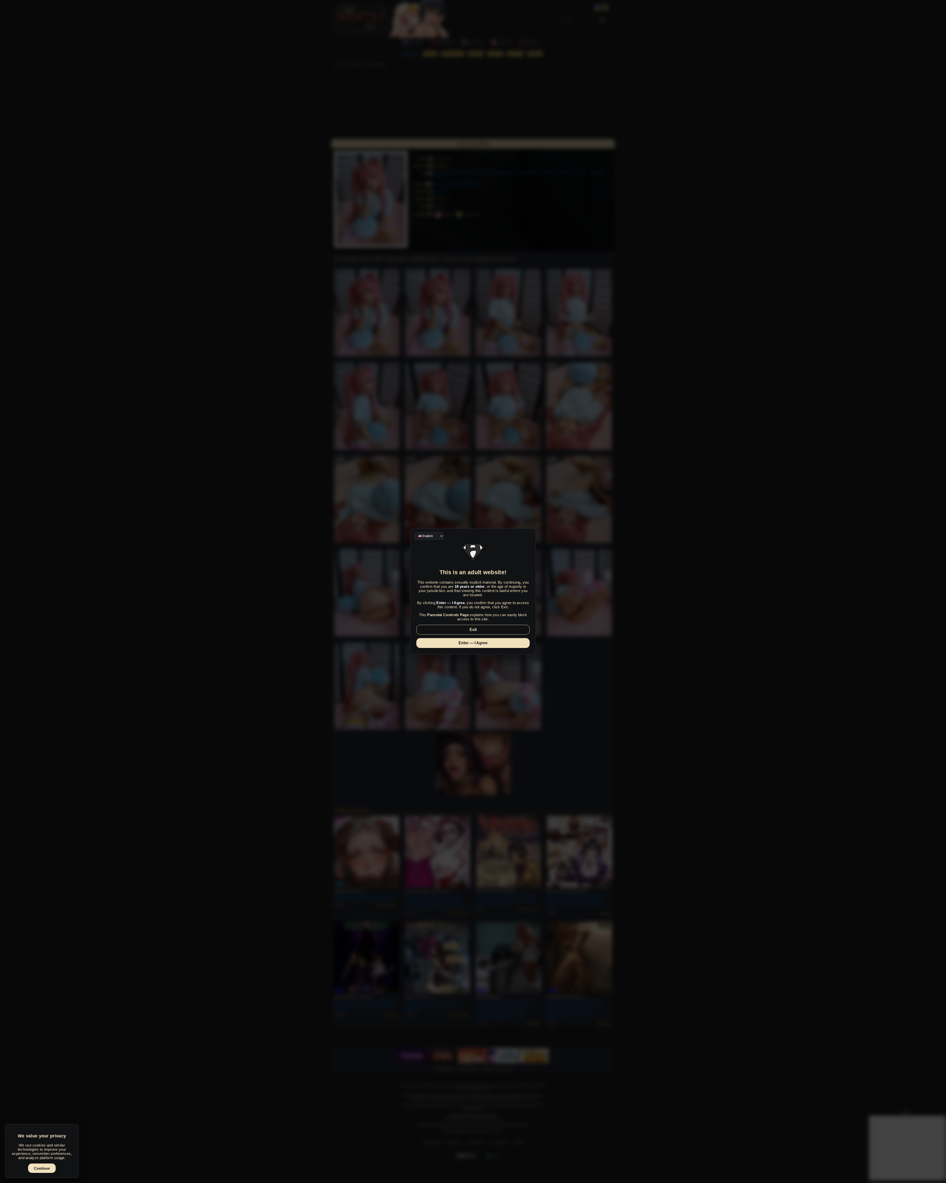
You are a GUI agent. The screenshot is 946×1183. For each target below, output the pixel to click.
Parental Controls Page (448, 615)
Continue (42, 1168)
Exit (473, 629)
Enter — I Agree (473, 643)
